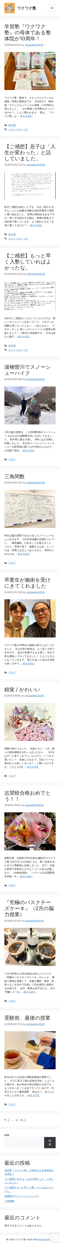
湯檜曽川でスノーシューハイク (27, 370)
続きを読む (26, 116)
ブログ (12, 459)
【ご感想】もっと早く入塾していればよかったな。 (27, 261)
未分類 (12, 125)
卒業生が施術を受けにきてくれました (27, 583)
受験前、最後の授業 (27, 1018)
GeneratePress (46, 1239)
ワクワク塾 (26, 8)
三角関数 (14, 476)
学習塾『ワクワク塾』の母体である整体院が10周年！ (27, 32)
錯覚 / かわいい (22, 689)
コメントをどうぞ (18, 129)
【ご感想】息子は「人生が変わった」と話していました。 (30, 152)
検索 (6, 1135)
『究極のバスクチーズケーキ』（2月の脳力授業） (29, 908)
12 (16, 1119)
